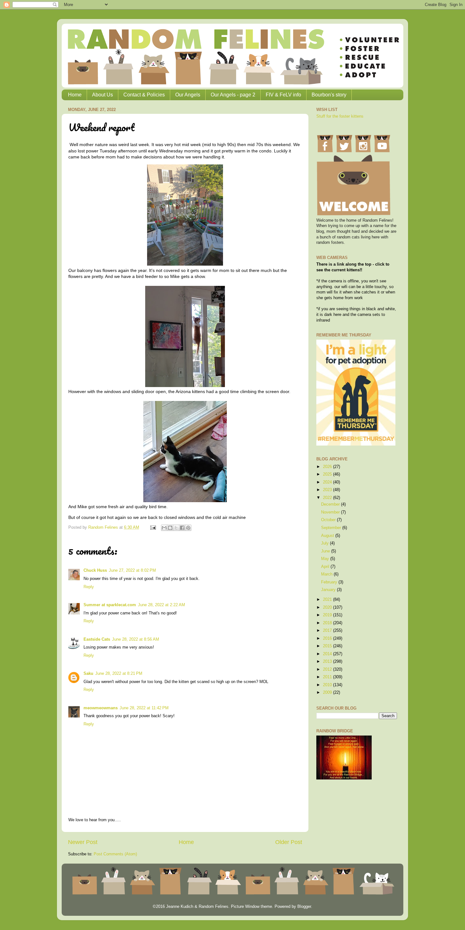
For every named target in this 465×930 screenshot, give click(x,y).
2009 (328, 692)
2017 (328, 630)
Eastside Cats (97, 639)
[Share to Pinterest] (188, 528)
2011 (328, 677)
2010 (328, 685)
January (329, 590)
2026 (328, 467)
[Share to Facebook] (182, 528)
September (331, 528)
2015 (328, 646)
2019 (328, 615)
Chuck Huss (95, 570)
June (326, 551)
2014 (328, 654)
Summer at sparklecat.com (110, 605)
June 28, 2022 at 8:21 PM (118, 673)
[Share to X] (176, 528)
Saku (88, 673)
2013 (328, 661)
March (327, 574)
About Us (102, 94)
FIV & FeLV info (283, 94)
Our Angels (187, 94)
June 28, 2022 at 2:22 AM (161, 605)
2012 (328, 669)
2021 (328, 599)
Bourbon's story (329, 94)
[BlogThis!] (170, 528)
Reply (89, 587)
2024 (328, 482)
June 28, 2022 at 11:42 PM (144, 708)
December (331, 504)
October (329, 520)
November (331, 512)
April (326, 566)
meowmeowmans (101, 708)
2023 (328, 490)
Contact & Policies (144, 94)
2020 (328, 607)
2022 (328, 498)
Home (75, 94)
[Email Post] (152, 527)
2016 (328, 638)
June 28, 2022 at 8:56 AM (135, 639)
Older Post (288, 842)
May (325, 559)
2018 (328, 623)
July (325, 543)
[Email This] (164, 528)
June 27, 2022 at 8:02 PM (132, 570)
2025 (328, 474)
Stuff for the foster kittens (339, 116)
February (329, 582)
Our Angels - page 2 (233, 94)
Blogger (304, 906)
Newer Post (82, 842)
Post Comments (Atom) (115, 854)
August (328, 535)
